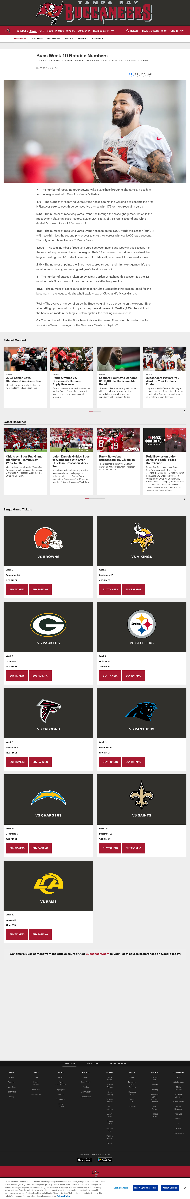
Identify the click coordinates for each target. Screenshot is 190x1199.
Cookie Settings (121, 1188)
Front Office (11, 1092)
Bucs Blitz (36, 1089)
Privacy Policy (63, 1196)
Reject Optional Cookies (145, 1188)
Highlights (61, 1089)
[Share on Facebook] (131, 75)
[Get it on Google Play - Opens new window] (104, 1161)
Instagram (179, 1128)
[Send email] (143, 75)
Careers (132, 1077)
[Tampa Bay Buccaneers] (95, 1173)
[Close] (185, 1188)
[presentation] (185, 411)
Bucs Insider (61, 1099)
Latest (36, 1077)
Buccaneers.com (97, 953)
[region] (95, 1188)
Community (36, 1094)
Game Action (86, 1082)
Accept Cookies (170, 1188)
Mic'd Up (60, 1094)
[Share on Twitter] (137, 75)
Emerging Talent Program (132, 1084)
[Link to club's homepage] (8, 30)
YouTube (178, 1114)
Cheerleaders (86, 1097)
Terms (109, 1143)
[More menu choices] (112, 30)
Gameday (155, 1084)
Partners (132, 1107)
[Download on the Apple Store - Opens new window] (84, 1160)
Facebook (178, 1118)
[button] (91, 411)
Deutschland (179, 1133)
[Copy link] (149, 74)
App (178, 1077)
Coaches (11, 1082)
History (11, 1097)
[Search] (127, 31)
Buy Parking (40, 589)
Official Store (178, 1082)
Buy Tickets (17, 589)
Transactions (11, 1087)
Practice (86, 1087)
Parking (155, 1089)
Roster (11, 1077)
